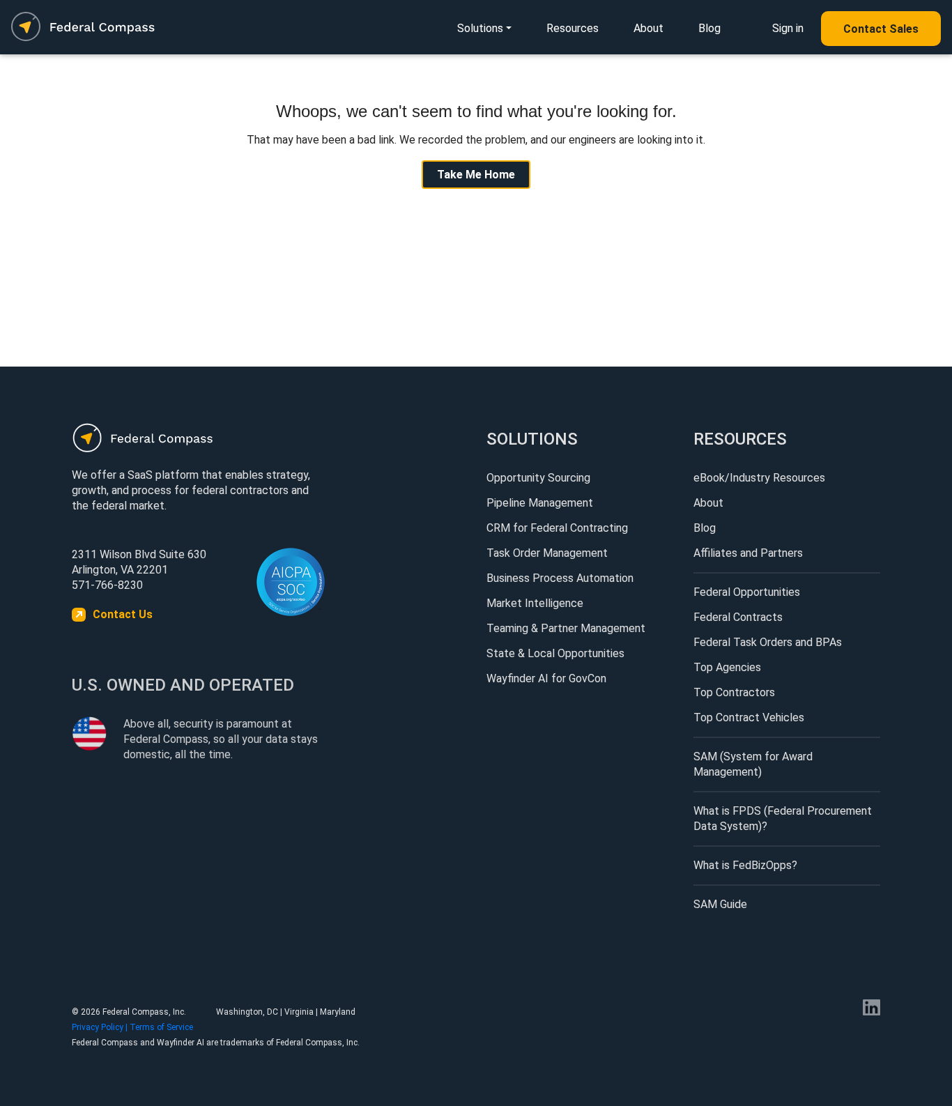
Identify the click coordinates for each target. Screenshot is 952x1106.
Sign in (788, 28)
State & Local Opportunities (555, 653)
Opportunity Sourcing (538, 477)
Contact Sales (881, 29)
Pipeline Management (539, 502)
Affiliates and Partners (748, 553)
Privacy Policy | (101, 1027)
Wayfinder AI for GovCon (546, 678)
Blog (709, 28)
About (648, 28)
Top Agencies (727, 667)
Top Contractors (734, 692)
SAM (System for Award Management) (753, 764)
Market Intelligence (534, 603)
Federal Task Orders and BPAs (767, 642)
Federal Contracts (738, 617)
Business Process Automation (560, 578)
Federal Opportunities (746, 592)
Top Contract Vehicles (748, 717)
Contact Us (123, 614)
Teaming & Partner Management (565, 628)
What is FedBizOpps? (745, 865)
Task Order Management (547, 553)
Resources (572, 28)
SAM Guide (720, 904)
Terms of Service (161, 1027)
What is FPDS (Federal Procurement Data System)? (782, 818)
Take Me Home (476, 174)
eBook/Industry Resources (759, 477)
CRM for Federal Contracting (557, 528)
